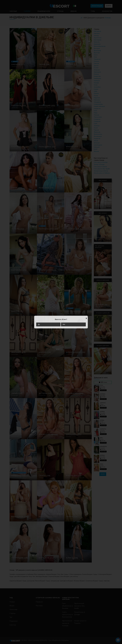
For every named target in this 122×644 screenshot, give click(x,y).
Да (39, 324)
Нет (64, 324)
